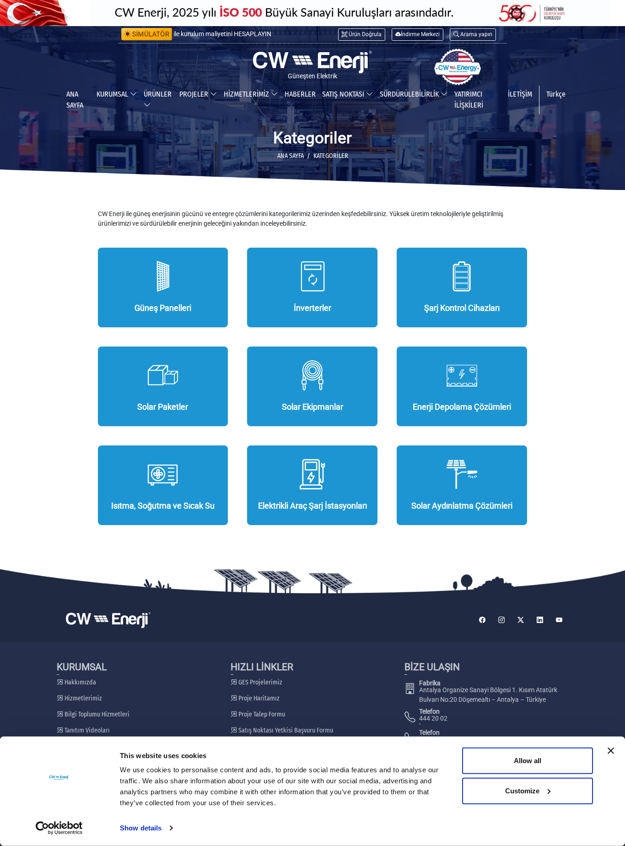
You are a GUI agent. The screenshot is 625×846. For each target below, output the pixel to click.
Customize (522, 790)
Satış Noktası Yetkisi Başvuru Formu (285, 730)
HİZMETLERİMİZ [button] (247, 94)
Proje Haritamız (258, 698)
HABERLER (300, 94)
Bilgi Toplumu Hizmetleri (96, 714)
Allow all (527, 761)
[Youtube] (559, 620)
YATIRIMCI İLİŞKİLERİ (468, 99)
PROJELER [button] (194, 94)
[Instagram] (501, 620)
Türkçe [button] (556, 94)
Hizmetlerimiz (82, 698)
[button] (473, 34)
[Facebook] (482, 620)
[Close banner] (611, 751)
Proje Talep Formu (261, 714)
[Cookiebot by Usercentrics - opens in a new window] (59, 828)
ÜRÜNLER (158, 94)
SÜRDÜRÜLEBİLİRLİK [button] (410, 94)
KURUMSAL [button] (113, 94)
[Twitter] (520, 620)
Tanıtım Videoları (86, 730)
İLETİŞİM (520, 94)
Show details (141, 828)
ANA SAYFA (74, 99)
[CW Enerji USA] (457, 66)
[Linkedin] (540, 620)
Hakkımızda (79, 682)
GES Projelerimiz (259, 682)
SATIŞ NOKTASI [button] (344, 94)
